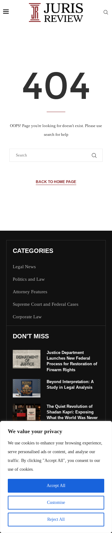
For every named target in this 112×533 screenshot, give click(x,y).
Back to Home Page (56, 182)
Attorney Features (30, 292)
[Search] (106, 12)
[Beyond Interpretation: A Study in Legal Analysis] (26, 388)
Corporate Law (27, 317)
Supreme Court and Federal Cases (45, 304)
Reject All (56, 519)
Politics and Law (29, 279)
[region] (56, 477)
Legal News (24, 266)
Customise (56, 502)
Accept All (56, 485)
